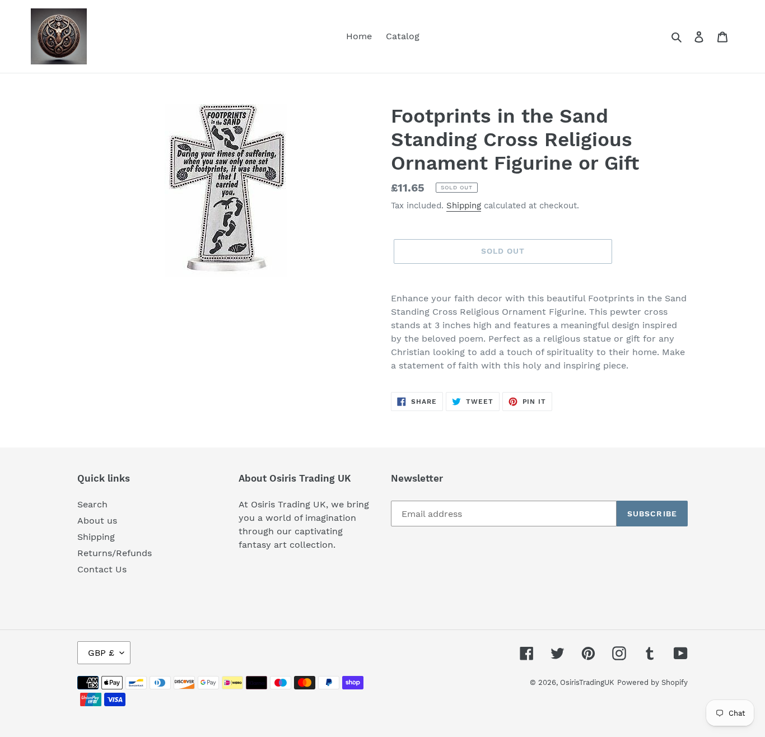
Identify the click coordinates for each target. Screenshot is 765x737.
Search (92, 504)
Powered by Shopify (652, 682)
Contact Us (102, 569)
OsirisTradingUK (587, 682)
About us (97, 520)
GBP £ (101, 652)
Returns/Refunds (114, 553)
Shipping (463, 205)
